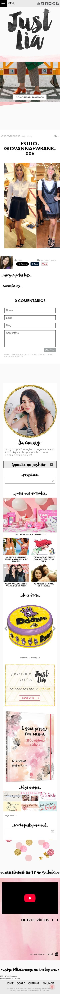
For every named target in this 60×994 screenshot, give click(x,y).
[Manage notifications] (52, 986)
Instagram (42, 3)
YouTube (38, 3)
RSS (57, 3)
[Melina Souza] (12, 796)
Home (10, 983)
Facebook (46, 3)
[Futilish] (48, 796)
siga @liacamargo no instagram (30, 970)
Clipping (33, 983)
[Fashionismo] (30, 796)
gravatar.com (15, 356)
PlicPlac (46, 990)
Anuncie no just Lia (28, 465)
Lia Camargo (22, 990)
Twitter (50, 3)
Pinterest (53, 3)
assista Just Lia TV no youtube (30, 872)
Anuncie (48, 983)
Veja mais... (11, 815)
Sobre (21, 983)
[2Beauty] (12, 806)
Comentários (48, 260)
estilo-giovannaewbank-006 (30, 149)
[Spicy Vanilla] (30, 806)
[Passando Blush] (48, 806)
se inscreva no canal (41, 954)
